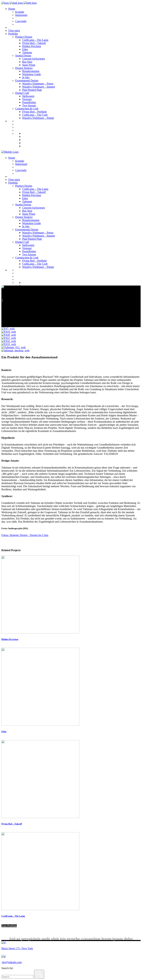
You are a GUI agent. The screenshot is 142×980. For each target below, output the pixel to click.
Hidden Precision (9, 639)
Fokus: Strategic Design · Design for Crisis (24, 535)
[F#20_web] (8, 334)
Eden (3, 731)
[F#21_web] (8, 337)
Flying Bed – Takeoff (11, 823)
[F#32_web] (8, 341)
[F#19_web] (8, 331)
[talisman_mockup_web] (15, 350)
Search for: (7, 968)
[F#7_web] (8, 328)
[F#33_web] (8, 344)
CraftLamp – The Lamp (13, 916)
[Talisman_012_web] (13, 347)
